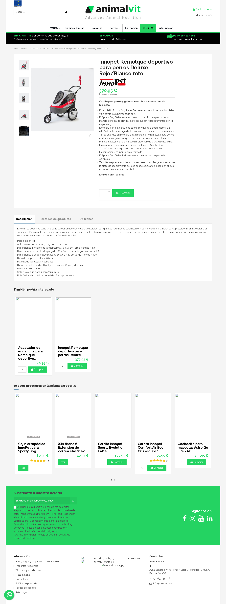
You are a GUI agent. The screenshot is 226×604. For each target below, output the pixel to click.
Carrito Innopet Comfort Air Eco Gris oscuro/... (150, 447)
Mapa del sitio (23, 574)
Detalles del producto (56, 219)
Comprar (125, 193)
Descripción (24, 219)
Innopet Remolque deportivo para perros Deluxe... (73, 351)
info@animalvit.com (163, 583)
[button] (167, 28)
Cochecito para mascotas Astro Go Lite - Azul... (193, 447)
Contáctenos (22, 579)
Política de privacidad (27, 583)
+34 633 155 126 (161, 578)
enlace (31, 538)
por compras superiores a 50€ (41, 35)
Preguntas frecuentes (27, 566)
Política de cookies (26, 588)
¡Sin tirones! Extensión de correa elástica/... (73, 447)
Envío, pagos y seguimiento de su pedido (38, 561)
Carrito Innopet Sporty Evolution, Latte (111, 447)
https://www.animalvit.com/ (35, 514)
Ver (23, 467)
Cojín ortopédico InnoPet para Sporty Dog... (31, 447)
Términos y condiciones (28, 570)
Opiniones (86, 219)
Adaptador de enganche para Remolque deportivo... (30, 353)
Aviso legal (21, 592)
